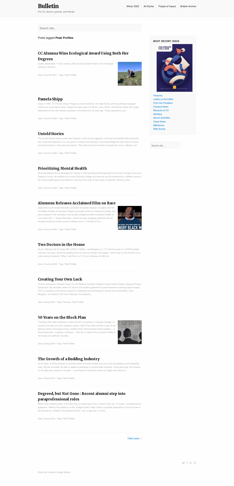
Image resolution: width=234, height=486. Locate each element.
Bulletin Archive (188, 6)
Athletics (157, 114)
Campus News (160, 106)
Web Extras (159, 128)
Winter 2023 (133, 6)
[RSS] (194, 462)
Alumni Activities (161, 117)
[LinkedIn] (190, 462)
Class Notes (159, 121)
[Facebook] (187, 462)
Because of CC (161, 110)
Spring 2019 (49, 418)
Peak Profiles (70, 74)
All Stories (149, 6)
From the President (163, 102)
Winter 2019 (49, 378)
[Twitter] (183, 462)
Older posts (133, 438)
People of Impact (167, 6)
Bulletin (48, 6)
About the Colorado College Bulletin (54, 472)
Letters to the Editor (163, 99)
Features (67, 301)
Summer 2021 (50, 74)
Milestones (158, 125)
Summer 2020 (50, 118)
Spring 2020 (49, 301)
